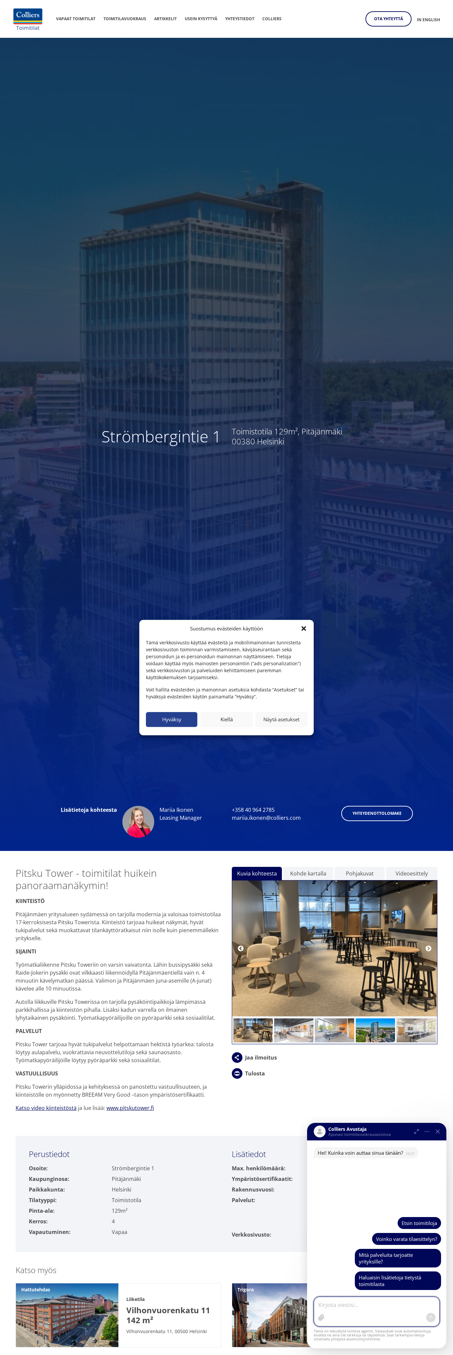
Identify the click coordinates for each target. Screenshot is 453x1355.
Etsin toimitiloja (419, 1223)
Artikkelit (165, 19)
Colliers (272, 19)
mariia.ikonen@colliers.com (266, 817)
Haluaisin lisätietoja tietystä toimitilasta (390, 1280)
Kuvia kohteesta (257, 873)
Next (428, 948)
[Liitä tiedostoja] (321, 1317)
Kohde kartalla (308, 873)
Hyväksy (171, 719)
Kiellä (227, 719)
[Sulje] (437, 1131)
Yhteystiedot (239, 19)
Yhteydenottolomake (377, 813)
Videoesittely (412, 873)
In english (428, 20)
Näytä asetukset (281, 719)
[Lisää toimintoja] (427, 1131)
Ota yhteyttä (388, 19)
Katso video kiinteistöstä (46, 1108)
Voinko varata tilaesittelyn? (406, 1239)
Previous (240, 948)
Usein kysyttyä (201, 19)
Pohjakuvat (360, 873)
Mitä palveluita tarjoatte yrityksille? (386, 1258)
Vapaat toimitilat (76, 19)
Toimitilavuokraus (124, 19)
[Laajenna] (416, 1131)
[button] (303, 628)
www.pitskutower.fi (130, 1108)
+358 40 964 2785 (253, 809)
